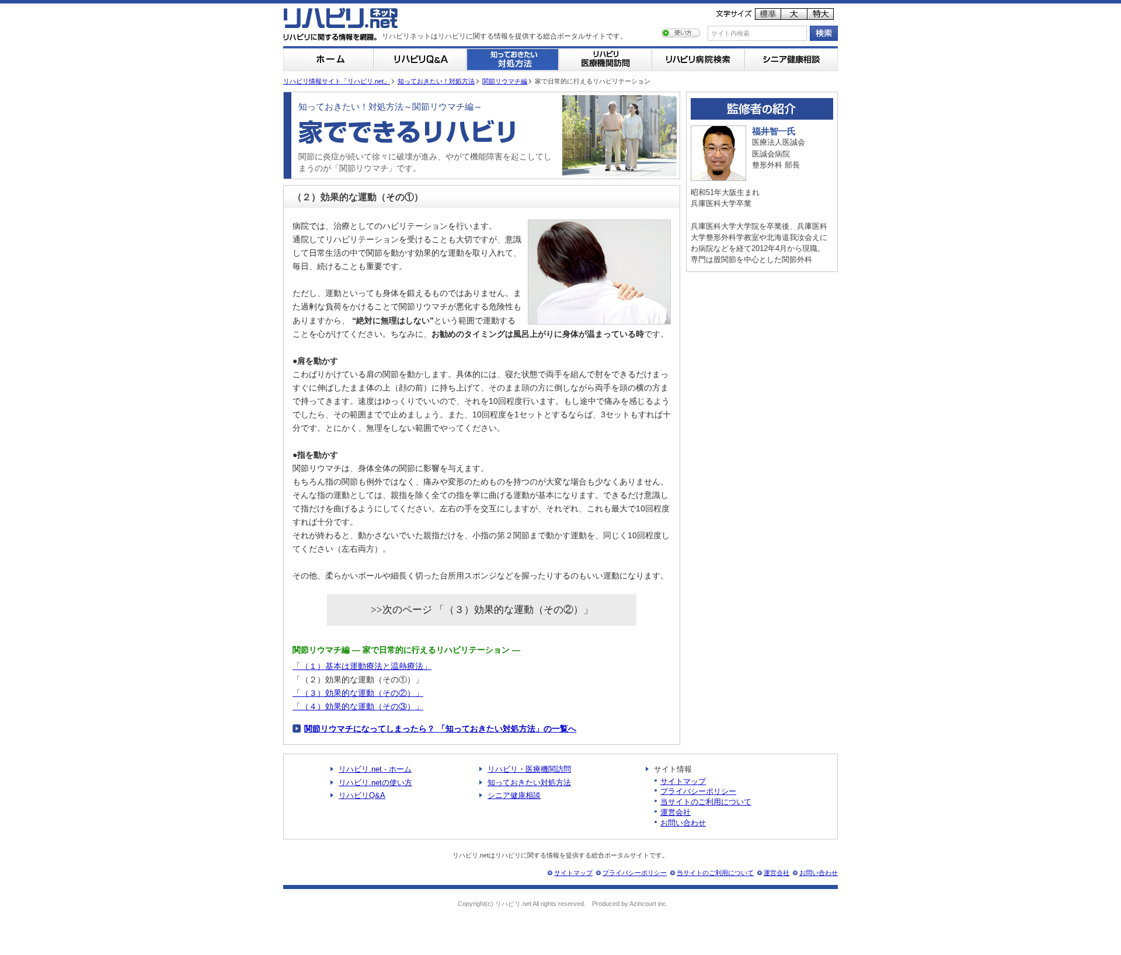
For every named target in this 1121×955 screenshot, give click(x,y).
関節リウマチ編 (504, 81)
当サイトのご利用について (705, 801)
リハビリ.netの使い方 (375, 782)
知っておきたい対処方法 (529, 782)
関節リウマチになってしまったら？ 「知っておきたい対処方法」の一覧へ (440, 728)
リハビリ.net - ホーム (375, 769)
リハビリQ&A (362, 795)
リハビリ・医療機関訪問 (529, 769)
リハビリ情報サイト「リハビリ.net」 (336, 81)
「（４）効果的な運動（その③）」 (358, 706)
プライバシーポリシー (698, 791)
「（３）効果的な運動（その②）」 (358, 693)
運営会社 (675, 812)
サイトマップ (683, 781)
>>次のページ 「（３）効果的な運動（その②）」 (482, 609)
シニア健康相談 (514, 795)
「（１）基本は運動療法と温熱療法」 (362, 666)
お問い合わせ (683, 822)
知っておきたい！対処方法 (436, 81)
